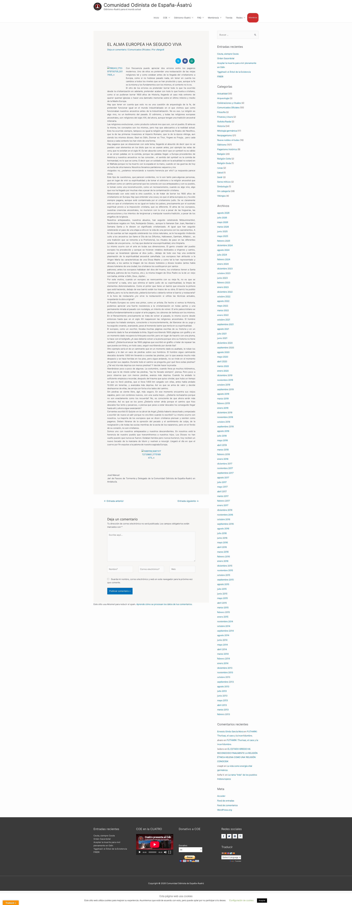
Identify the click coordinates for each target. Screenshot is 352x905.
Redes (239, 17)
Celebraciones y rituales (229, 103)
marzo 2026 (223, 226)
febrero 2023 (223, 282)
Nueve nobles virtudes (228, 140)
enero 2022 (223, 315)
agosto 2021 (223, 329)
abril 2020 (222, 361)
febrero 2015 (223, 612)
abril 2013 (222, 705)
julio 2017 (222, 482)
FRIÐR (220, 76)
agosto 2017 (223, 477)
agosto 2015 (223, 584)
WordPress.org (224, 810)
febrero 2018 (223, 454)
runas (220, 168)
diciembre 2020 (225, 343)
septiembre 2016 (225, 524)
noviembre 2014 (225, 621)
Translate (238, 861)
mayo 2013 (222, 700)
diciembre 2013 (224, 668)
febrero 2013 (223, 714)
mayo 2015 (222, 598)
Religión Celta (224, 158)
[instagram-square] (235, 836)
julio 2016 (222, 533)
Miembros (253, 17)
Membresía (213, 17)
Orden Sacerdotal (225, 58)
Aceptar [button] (262, 900)
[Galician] (231, 853)
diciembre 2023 (225, 268)
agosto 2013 (223, 686)
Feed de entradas (225, 800)
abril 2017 (222, 491)
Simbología (222, 186)
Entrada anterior (114, 501)
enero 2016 (222, 561)
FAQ (199, 17)
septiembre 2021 (225, 324)
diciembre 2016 (224, 510)
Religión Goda (224, 163)
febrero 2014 (223, 658)
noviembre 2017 (225, 468)
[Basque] (222, 853)
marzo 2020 (223, 366)
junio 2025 (222, 231)
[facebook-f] (223, 836)
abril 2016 (222, 547)
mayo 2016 (222, 542)
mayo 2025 (222, 236)
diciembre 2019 (224, 375)
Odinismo (221, 144)
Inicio (156, 17)
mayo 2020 (222, 356)
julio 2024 (222, 254)
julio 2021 (222, 333)
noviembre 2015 (225, 570)
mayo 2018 (222, 440)
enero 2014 (222, 663)
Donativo (183, 845)
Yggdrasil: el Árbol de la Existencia (234, 72)
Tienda (229, 17)
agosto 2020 (223, 352)
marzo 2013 (223, 709)
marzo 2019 (223, 398)
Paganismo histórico (227, 149)
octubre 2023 (223, 273)
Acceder (221, 796)
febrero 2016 (223, 556)
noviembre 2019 (225, 380)
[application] (154, 844)
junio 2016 (222, 538)
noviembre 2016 (225, 514)
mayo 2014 (222, 644)
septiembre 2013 (225, 682)
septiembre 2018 (225, 426)
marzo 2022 (223, 310)
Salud (220, 172)
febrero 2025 (223, 240)
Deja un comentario (116, 49)
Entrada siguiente (188, 501)
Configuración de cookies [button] (241, 900)
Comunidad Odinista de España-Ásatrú (148, 5)
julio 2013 (222, 691)
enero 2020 (223, 370)
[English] (228, 853)
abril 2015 (222, 603)
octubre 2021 (223, 319)
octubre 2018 (223, 422)
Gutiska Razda (224, 121)
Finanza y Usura (225, 117)
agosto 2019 (223, 394)
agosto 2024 (223, 250)
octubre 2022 (223, 296)
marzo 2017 (223, 496)
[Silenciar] (165, 852)
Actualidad (222, 93)
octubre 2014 (223, 626)
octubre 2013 (223, 677)
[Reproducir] (139, 852)
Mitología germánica (227, 130)
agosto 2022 (223, 301)
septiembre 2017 (225, 473)
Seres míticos (224, 181)
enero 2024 (223, 264)
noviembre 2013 (225, 672)
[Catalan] (225, 853)
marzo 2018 (223, 449)
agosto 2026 (223, 213)
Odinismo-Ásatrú (182, 17)
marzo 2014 (223, 654)
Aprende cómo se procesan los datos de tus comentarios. (164, 604)
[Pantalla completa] (169, 852)
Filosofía (221, 112)
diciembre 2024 (225, 245)
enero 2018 (222, 459)
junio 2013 (222, 695)
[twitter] (229, 836)
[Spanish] (233, 853)
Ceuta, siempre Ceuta (227, 54)
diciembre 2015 (224, 565)
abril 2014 (222, 649)
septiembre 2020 (225, 347)
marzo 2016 (223, 552)
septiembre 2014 (225, 630)
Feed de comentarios (227, 805)
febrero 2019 (223, 403)
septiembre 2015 (225, 579)
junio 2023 (222, 278)
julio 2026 (222, 217)
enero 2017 (222, 505)
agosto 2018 (223, 431)
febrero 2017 (223, 500)
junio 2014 (222, 640)
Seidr (219, 177)
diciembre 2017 (224, 463)
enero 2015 (222, 616)
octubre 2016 (223, 519)
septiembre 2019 (225, 389)
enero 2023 (223, 287)
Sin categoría (223, 191)
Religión (221, 154)
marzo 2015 (223, 607)
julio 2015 (222, 589)
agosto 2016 (223, 528)
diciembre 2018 (224, 412)
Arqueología (223, 98)
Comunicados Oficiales (139, 49)
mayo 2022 (222, 305)
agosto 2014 (223, 635)
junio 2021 (222, 338)
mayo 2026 (222, 222)
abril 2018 (222, 445)
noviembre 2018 (225, 417)
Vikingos (221, 196)
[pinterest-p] (240, 836)
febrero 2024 (223, 259)
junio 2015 (222, 593)
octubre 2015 (223, 575)
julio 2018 (222, 435)
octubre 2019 (223, 384)
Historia (221, 126)
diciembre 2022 (225, 292)
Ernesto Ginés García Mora (230, 731)
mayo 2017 (222, 486)
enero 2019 (222, 408)
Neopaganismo (224, 135)
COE (165, 17)
